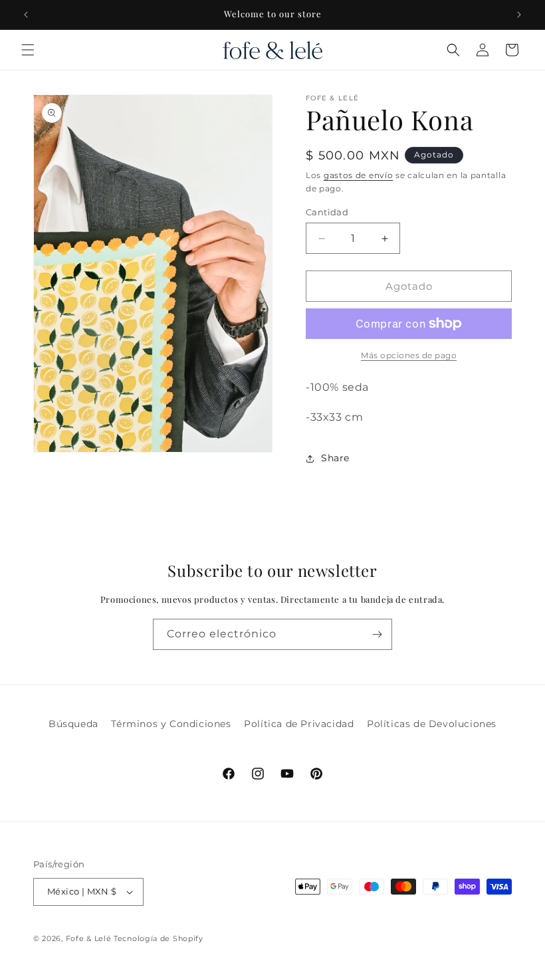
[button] (28, 49)
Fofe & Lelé (89, 938)
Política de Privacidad (299, 724)
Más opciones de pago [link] (409, 355)
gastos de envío (358, 175)
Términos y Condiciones (171, 724)
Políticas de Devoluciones (431, 724)
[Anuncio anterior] (26, 14)
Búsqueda (73, 724)
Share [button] (335, 458)
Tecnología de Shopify (158, 938)
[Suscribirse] (376, 634)
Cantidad (327, 212)
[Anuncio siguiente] (519, 14)
